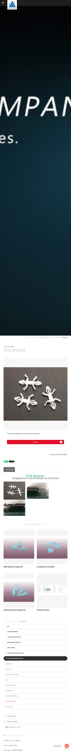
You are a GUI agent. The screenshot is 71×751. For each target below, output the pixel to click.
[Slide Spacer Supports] (19, 547)
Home (28, 337)
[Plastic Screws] (52, 590)
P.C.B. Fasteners (56, 337)
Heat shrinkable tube (12, 674)
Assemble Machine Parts (43, 337)
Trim (6, 680)
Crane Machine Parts (14, 637)
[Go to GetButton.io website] (67, 749)
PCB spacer (9, 469)
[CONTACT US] (35, 170)
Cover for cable (10, 685)
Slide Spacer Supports (13, 567)
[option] (35, 394)
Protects (8, 669)
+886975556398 (12, 722)
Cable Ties (8, 664)
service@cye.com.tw (14, 727)
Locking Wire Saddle (57, 454)
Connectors (9, 707)
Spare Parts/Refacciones (15, 653)
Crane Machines (12, 631)
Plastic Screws (43, 610)
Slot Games (11, 648)
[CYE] (12, 5)
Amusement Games (14, 642)
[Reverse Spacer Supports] (19, 590)
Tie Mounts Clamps (11, 696)
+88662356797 (12, 716)
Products (33, 337)
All (8, 626)
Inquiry (35, 442)
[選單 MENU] (3, 3)
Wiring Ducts (9, 690)
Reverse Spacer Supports (15, 610)
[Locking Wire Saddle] (52, 547)
